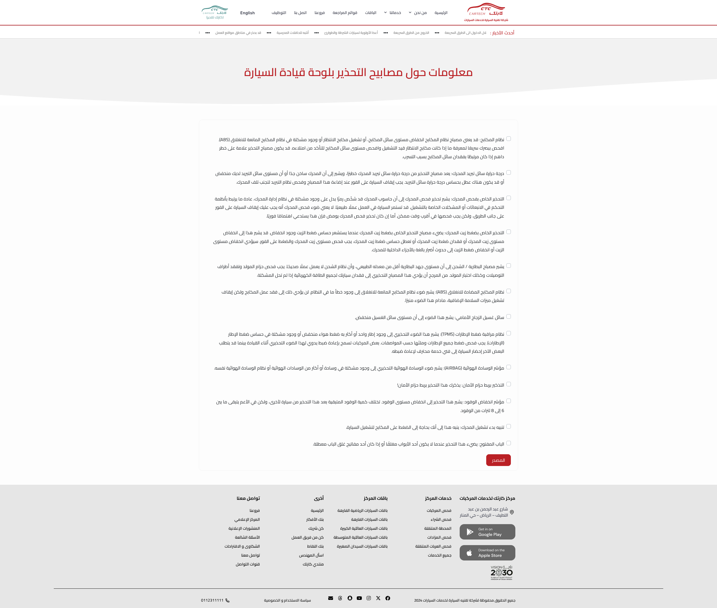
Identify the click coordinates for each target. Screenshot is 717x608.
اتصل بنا (300, 12)
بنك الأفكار (315, 519)
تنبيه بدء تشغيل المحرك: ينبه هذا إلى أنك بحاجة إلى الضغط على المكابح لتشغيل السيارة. (425, 427)
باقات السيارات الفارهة (369, 519)
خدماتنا (395, 12)
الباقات (370, 12)
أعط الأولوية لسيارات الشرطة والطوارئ (359, 32)
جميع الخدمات (439, 555)
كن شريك (316, 528)
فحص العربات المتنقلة (433, 546)
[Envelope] (328, 600)
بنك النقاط (315, 546)
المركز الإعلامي (247, 519)
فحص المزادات (439, 537)
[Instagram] (366, 600)
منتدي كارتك (313, 564)
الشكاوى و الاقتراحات (242, 546)
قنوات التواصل (248, 564)
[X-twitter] (376, 600)
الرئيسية (441, 12)
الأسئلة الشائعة (247, 537)
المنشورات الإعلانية (244, 528)
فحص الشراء (441, 519)
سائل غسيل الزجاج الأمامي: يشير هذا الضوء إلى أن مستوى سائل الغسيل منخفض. (429, 317)
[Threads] (338, 600)
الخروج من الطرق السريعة (419, 32)
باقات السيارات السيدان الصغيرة (362, 546)
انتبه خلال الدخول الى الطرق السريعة (478, 32)
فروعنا (320, 12)
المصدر (498, 460)
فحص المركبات (439, 510)
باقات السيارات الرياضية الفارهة (362, 510)
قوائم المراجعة (345, 12)
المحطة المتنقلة (437, 528)
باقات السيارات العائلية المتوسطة (361, 537)
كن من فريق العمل (308, 537)
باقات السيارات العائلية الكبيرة (364, 528)
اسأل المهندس (311, 555)
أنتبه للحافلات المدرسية (300, 32)
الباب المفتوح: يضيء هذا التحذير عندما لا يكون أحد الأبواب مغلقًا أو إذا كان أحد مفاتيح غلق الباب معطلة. (408, 444)
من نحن (420, 12)
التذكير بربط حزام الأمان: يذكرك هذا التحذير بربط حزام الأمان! (450, 385)
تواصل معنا (250, 555)
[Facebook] (385, 600)
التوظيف (279, 12)
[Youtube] (357, 600)
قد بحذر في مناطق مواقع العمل (246, 32)
